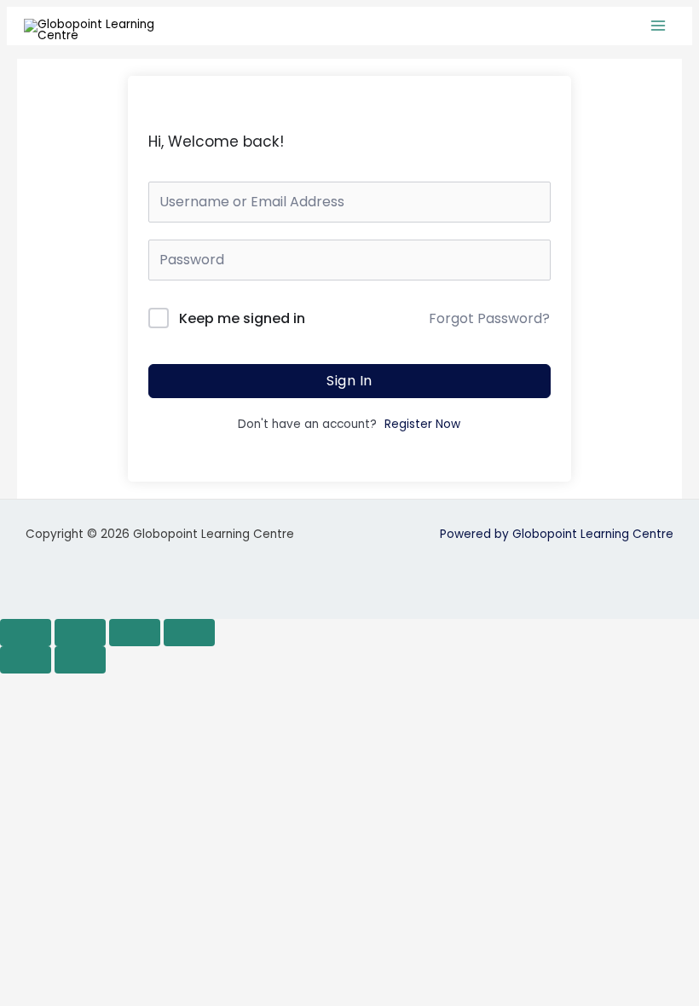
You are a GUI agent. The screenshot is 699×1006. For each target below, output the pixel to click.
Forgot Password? (489, 318)
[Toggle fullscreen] (80, 632)
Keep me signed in (242, 318)
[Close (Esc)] (189, 632)
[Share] (134, 632)
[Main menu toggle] (658, 26)
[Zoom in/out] (25, 632)
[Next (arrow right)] (80, 660)
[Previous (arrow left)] (25, 660)
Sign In (349, 380)
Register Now (422, 424)
